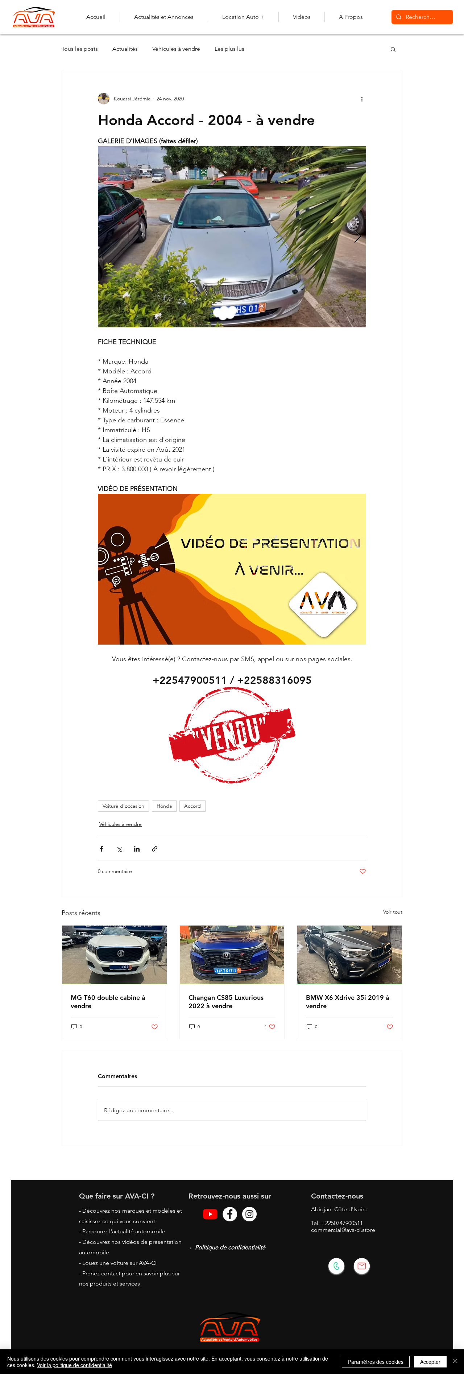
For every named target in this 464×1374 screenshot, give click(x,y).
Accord (192, 806)
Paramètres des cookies (375, 1361)
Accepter (430, 1361)
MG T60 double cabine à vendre (108, 1001)
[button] (393, 49)
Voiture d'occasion (123, 806)
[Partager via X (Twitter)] (119, 848)
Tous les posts (80, 48)
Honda (164, 806)
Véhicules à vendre (176, 48)
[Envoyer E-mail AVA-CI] (362, 1266)
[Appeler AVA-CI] (336, 1266)
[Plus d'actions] (361, 98)
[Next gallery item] (357, 237)
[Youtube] (210, 1214)
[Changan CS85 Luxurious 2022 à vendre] (232, 955)
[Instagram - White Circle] (249, 1214)
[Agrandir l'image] (232, 236)
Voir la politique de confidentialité (74, 1365)
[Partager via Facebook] (101, 848)
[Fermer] (455, 1361)
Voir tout (392, 912)
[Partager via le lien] (154, 848)
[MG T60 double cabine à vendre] (114, 955)
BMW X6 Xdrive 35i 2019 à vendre (347, 1001)
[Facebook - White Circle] (230, 1214)
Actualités (125, 48)
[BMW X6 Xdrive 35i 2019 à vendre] (349, 955)
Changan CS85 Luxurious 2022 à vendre (226, 1001)
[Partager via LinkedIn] (136, 848)
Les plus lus (229, 48)
